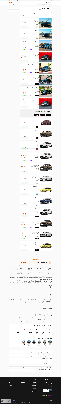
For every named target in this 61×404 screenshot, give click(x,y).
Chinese (14, 402)
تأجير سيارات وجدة (34, 388)
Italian (11, 402)
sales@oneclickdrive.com (13, 385)
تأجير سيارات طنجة (34, 391)
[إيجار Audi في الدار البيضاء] (46, 122)
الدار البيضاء (47, 6)
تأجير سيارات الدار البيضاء (33, 382)
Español (16, 402)
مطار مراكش (34, 394)
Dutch (23, 402)
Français (25, 402)
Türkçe (18, 402)
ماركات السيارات (43, 6)
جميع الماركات (11, 325)
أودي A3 (51, 286)
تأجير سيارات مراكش (34, 385)
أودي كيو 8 (51, 294)
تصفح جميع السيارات (36, 259)
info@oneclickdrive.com (13, 382)
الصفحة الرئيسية (50, 6)
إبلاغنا (21, 373)
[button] (13, 4)
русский (21, 402)
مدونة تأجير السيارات (23, 382)
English (29, 402)
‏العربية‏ (27, 402)
